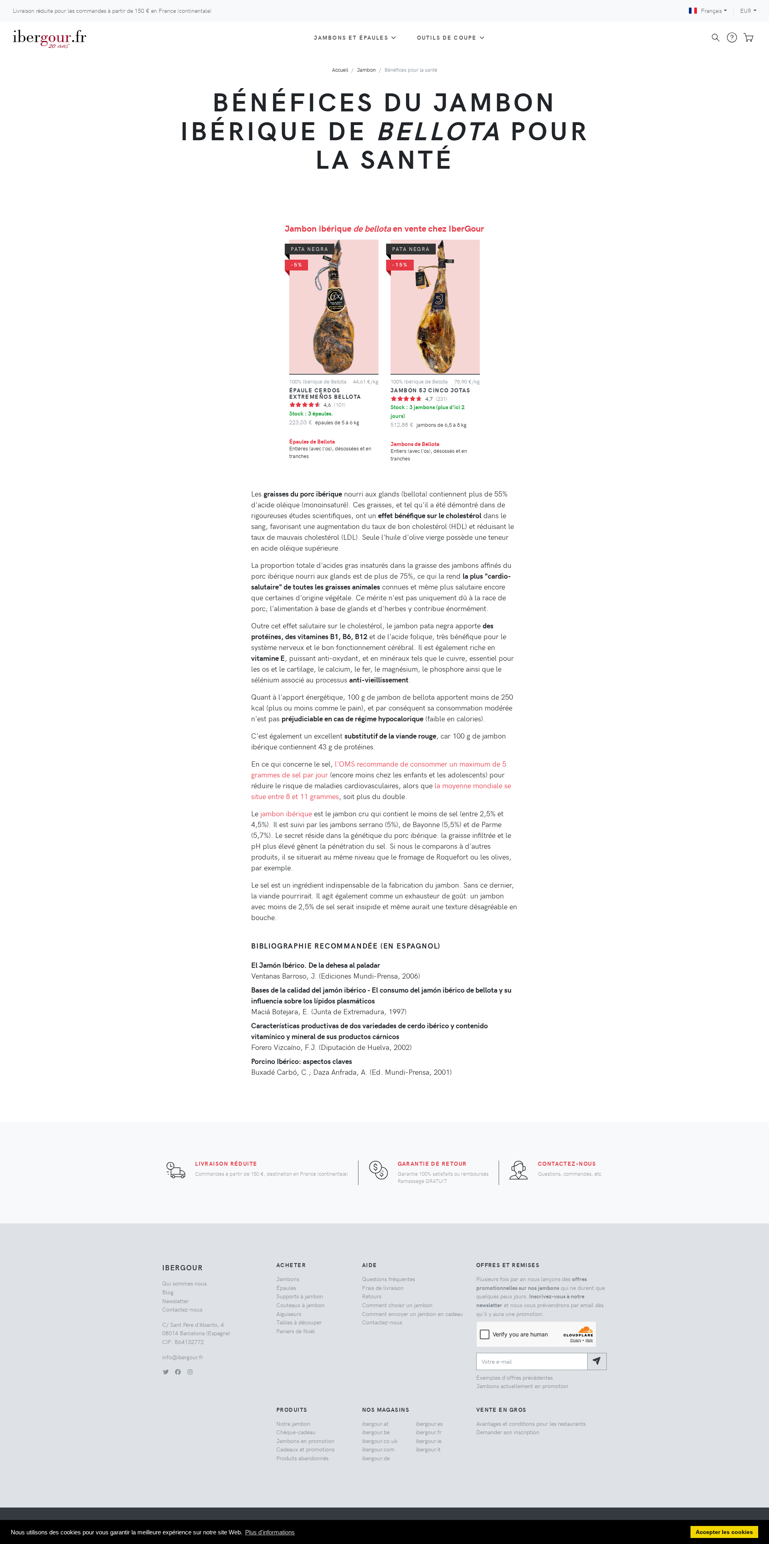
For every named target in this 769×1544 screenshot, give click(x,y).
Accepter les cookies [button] (724, 1532)
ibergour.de (376, 1458)
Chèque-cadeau (296, 1432)
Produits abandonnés (302, 1458)
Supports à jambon (299, 1296)
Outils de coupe (447, 37)
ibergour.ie (428, 1441)
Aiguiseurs (288, 1314)
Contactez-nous (567, 1163)
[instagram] (189, 1372)
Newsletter (175, 1301)
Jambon (366, 69)
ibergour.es (429, 1423)
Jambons (287, 1279)
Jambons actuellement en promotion (522, 1386)
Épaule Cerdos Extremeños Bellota (325, 393)
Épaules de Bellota (312, 441)
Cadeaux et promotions (305, 1449)
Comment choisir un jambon (397, 1305)
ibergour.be (376, 1432)
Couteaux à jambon (300, 1305)
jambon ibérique (286, 813)
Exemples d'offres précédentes (514, 1377)
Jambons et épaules (351, 37)
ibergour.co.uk (379, 1441)
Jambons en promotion (305, 1441)
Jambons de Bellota (415, 444)
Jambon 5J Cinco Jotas (430, 390)
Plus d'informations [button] (270, 1532)
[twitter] (165, 1372)
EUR (745, 10)
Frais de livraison (383, 1288)
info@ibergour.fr (182, 1357)
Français (711, 10)
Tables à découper (299, 1322)
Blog (167, 1292)
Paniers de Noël (295, 1331)
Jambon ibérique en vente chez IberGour (384, 228)
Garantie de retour (432, 1163)
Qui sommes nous (184, 1283)
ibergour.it (428, 1449)
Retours (371, 1296)
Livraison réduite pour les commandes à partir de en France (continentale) (112, 10)
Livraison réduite (226, 1163)
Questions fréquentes (388, 1279)
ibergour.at (375, 1423)
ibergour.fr (428, 1432)
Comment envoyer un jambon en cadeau (412, 1314)
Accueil (340, 69)
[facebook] (177, 1372)
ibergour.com (378, 1449)
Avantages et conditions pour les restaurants (531, 1423)
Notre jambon (293, 1423)
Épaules (286, 1288)
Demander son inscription (508, 1432)
